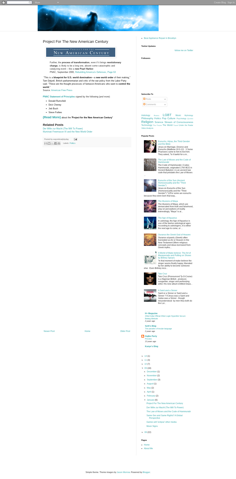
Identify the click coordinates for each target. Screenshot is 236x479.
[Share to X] (52, 143)
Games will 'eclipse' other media (162, 422)
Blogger (146, 472)
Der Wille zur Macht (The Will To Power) (63, 128)
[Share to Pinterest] (59, 143)
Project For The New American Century (165, 403)
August (150, 383)
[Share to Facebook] (55, 143)
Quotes (190, 118)
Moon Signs (152, 426)
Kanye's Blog (151, 346)
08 (145, 432)
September (152, 380)
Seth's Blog (150, 326)
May (149, 388)
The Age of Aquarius (167, 218)
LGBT (167, 115)
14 (145, 356)
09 (145, 368)
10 (145, 364)
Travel (175, 125)
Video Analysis (147, 128)
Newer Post (49, 331)
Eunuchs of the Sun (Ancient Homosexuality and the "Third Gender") (172, 183)
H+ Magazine (151, 313)
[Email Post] (75, 139)
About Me (148, 448)
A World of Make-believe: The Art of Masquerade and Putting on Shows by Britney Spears (174, 255)
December (152, 371)
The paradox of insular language (158, 329)
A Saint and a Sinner (167, 290)
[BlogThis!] (49, 143)
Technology (146, 125)
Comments (150, 104)
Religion (147, 122)
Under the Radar (186, 125)
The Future (157, 125)
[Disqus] (87, 194)
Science (159, 122)
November (152, 375)
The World (167, 125)
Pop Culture (168, 118)
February (151, 396)
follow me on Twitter (184, 50)
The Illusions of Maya (168, 201)
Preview (148, 339)
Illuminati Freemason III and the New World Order (67, 131)
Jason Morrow (123, 472)
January (151, 400)
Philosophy (147, 118)
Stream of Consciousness (178, 122)
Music (178, 115)
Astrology (145, 115)
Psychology (181, 118)
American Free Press (61, 90)
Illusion (156, 115)
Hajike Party (151, 336)
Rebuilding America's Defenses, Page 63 (95, 72)
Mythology (189, 115)
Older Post (125, 331)
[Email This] (46, 143)
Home (87, 331)
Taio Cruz (162, 273)
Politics (72, 143)
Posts (148, 99)
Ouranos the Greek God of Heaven (174, 234)
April (149, 392)
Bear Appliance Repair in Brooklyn (160, 38)
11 (145, 360)
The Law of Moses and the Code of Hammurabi (169, 411)
